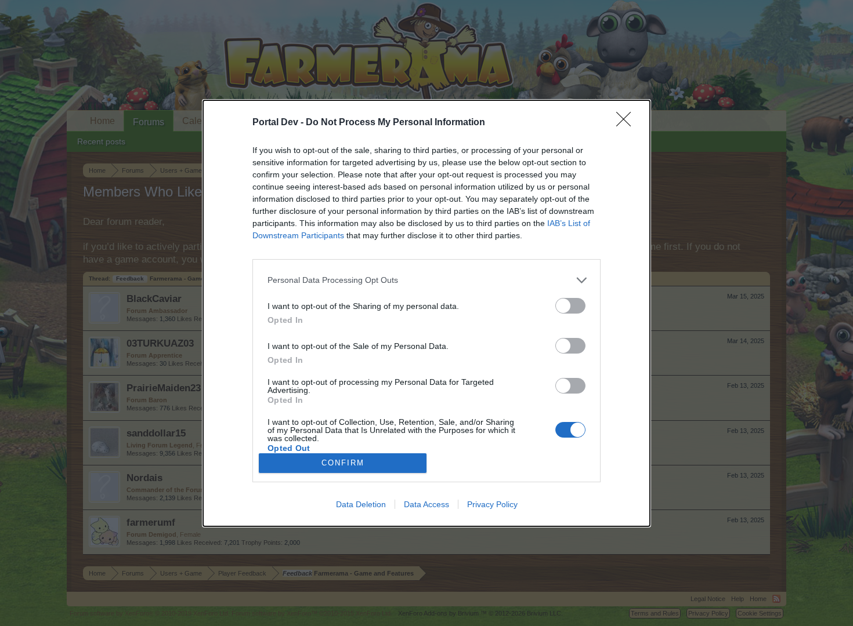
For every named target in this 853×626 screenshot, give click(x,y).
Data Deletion (361, 504)
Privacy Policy (492, 504)
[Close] (627, 123)
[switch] (570, 306)
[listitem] (426, 280)
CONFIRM (342, 462)
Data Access (426, 504)
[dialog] (426, 313)
